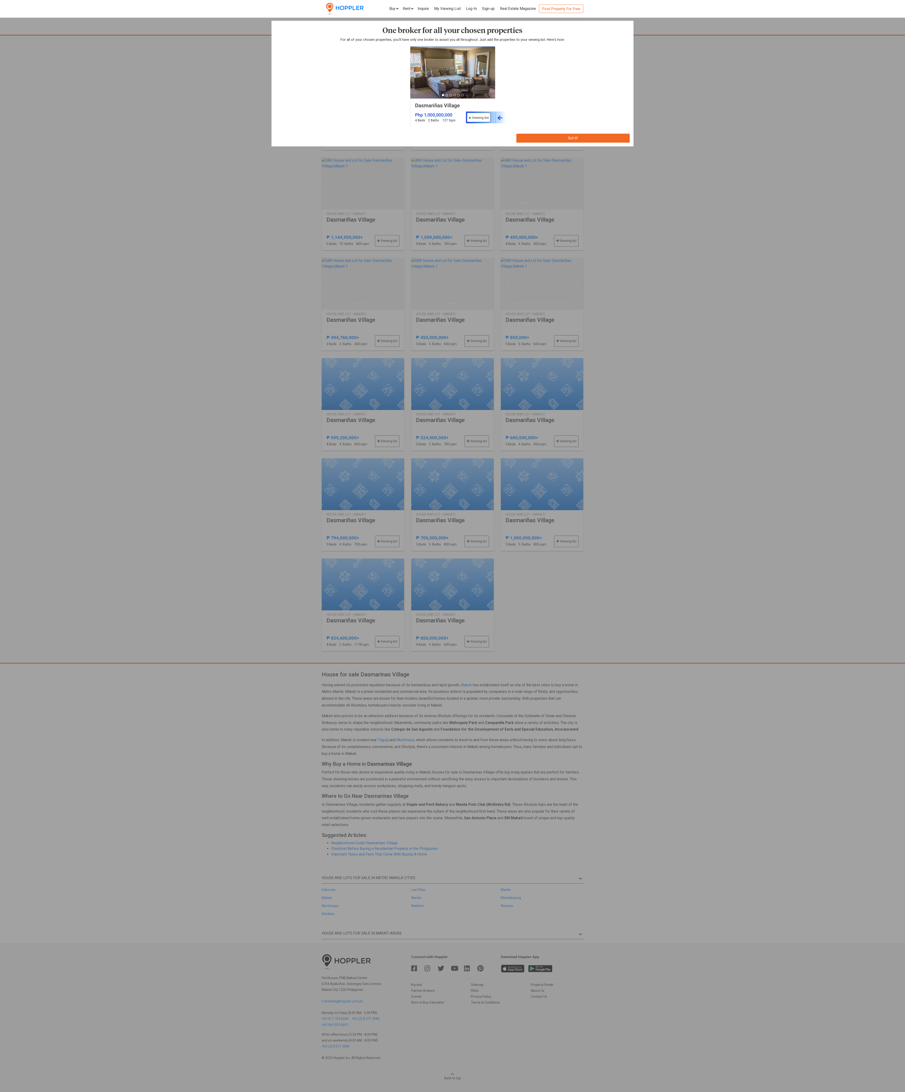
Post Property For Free (561, 9)
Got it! (573, 138)
